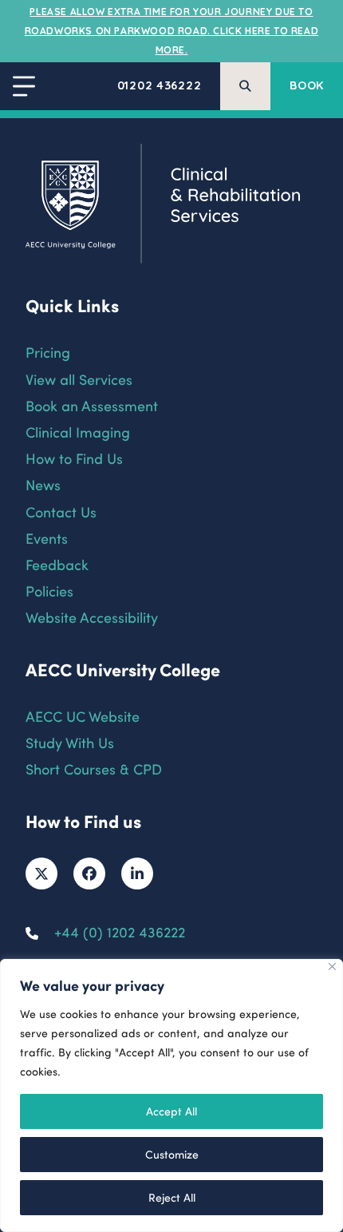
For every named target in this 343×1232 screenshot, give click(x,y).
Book (307, 85)
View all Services (79, 379)
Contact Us (61, 511)
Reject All (171, 1197)
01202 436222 (159, 85)
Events (47, 538)
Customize (172, 1154)
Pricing (48, 352)
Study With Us (70, 742)
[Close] (332, 966)
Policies (49, 590)
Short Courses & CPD (94, 768)
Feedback (57, 564)
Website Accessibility (92, 617)
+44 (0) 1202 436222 (119, 931)
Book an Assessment (92, 405)
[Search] (245, 86)
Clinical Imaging (78, 432)
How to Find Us (74, 458)
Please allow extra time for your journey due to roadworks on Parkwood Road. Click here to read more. (172, 31)
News (43, 484)
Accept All (171, 1111)
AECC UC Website (83, 716)
